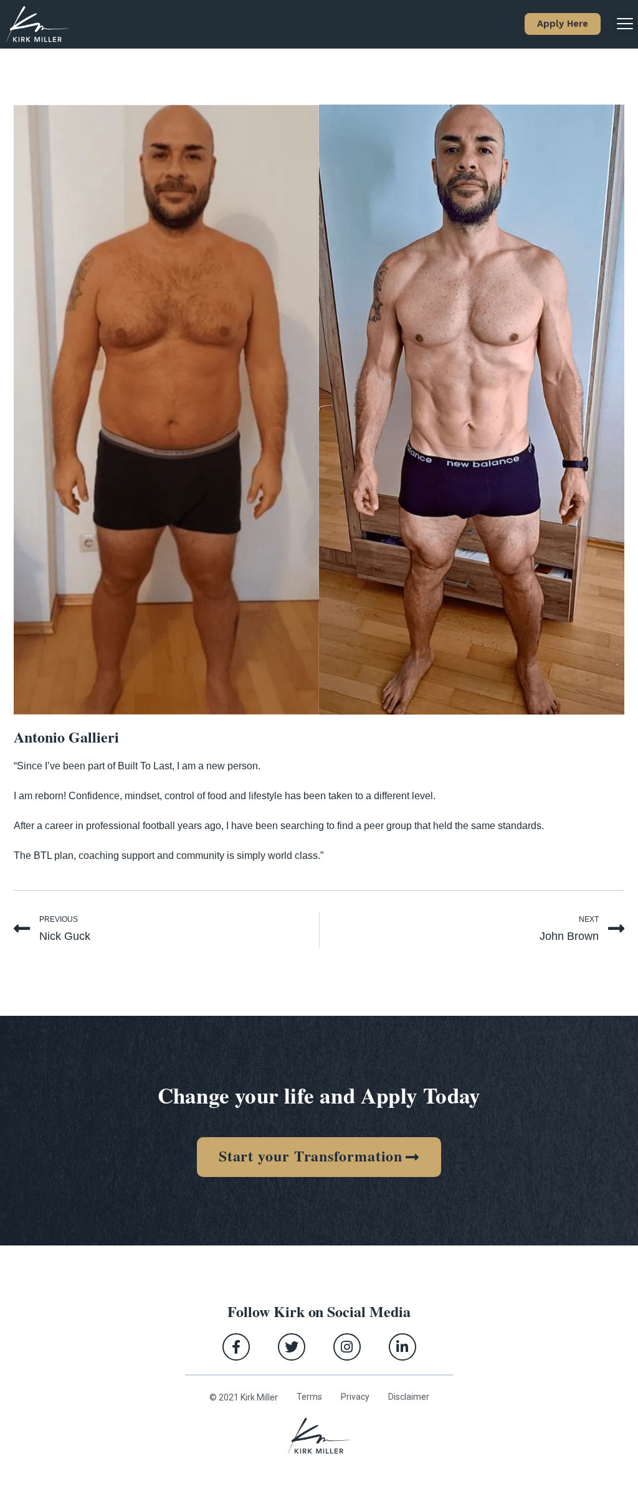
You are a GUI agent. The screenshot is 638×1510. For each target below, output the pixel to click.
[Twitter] (291, 1347)
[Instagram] (347, 1347)
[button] (563, 24)
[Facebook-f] (236, 1347)
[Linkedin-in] (402, 1347)
